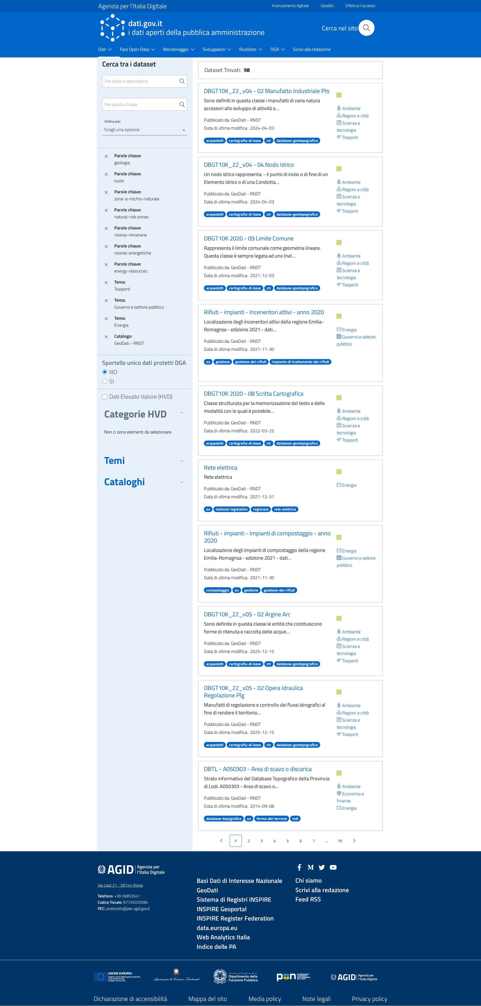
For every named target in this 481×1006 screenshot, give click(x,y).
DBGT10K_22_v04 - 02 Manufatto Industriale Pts (266, 90)
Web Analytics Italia (223, 937)
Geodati (327, 6)
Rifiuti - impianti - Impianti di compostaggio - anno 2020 (267, 537)
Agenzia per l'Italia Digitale (132, 6)
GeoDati (207, 890)
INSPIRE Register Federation (235, 918)
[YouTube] (333, 867)
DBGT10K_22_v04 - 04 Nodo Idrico (249, 164)
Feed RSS (308, 899)
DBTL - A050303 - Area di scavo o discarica (258, 768)
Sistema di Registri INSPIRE (234, 899)
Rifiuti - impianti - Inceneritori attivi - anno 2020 (264, 311)
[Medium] (311, 867)
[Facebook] (299, 867)
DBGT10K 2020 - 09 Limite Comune (249, 238)
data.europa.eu (217, 928)
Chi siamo (308, 880)
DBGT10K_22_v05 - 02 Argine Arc (247, 614)
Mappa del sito (207, 998)
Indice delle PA (216, 946)
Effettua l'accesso (360, 6)
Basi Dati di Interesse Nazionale (239, 880)
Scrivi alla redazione (322, 890)
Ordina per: (112, 121)
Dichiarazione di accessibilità (130, 998)
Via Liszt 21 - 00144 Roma (120, 885)
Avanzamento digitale (290, 6)
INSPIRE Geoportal (222, 909)
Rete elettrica (220, 467)
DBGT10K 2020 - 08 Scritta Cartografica (253, 393)
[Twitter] (322, 867)
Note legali (316, 998)
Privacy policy (369, 998)
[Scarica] (338, 95)
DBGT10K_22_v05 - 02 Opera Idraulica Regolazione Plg (253, 691)
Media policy (265, 998)
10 (340, 841)
